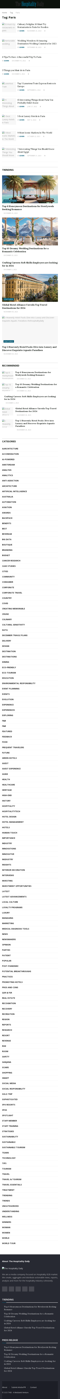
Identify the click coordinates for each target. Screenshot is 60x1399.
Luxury (6, 912)
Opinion (6, 944)
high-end (7, 795)
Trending (7, 1195)
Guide (5, 774)
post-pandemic (10, 966)
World (5, 1238)
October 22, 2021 (33, 136)
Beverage (7, 534)
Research (7, 1030)
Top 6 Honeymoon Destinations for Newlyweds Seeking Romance (33, 373)
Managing (7, 918)
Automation (9, 502)
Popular (6, 960)
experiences (8, 710)
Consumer (7, 582)
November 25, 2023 (34, 31)
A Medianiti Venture (20, 1392)
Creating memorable (13, 608)
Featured (8, 243)
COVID (5, 603)
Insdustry (7, 859)
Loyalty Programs (12, 907)
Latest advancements (14, 896)
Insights (6, 864)
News (5, 934)
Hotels (6, 827)
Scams (5, 1067)
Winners (6, 1222)
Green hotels (9, 758)
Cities (5, 571)
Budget (6, 555)
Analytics (7, 475)
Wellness (7, 1216)
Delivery (6, 640)
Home (4, 12)
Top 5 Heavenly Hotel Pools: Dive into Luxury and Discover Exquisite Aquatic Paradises (35, 423)
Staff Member (9, 1120)
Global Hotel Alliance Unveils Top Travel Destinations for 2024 (36, 410)
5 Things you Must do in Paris (16, 70)
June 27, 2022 (32, 106)
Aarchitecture (10, 448)
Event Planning (10, 688)
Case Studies (9, 566)
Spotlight (7, 1115)
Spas (4, 1110)
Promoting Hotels (12, 982)
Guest (5, 763)
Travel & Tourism (11, 1179)
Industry (7, 843)
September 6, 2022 (34, 90)
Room (5, 1051)
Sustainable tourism (13, 1147)
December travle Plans (14, 635)
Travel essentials (12, 1184)
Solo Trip (7, 1094)
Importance (8, 838)
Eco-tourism (9, 672)
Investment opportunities (16, 886)
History (6, 800)
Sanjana (6, 1062)
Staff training (10, 1126)
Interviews (8, 875)
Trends (6, 1200)
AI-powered (8, 459)
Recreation (8, 1014)
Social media (9, 1083)
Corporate (8, 587)
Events (6, 694)
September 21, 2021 (34, 156)
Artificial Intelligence (14, 491)
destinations (9, 656)
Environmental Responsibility (18, 683)
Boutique (7, 544)
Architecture (9, 486)
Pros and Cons (10, 987)
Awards (6, 512)
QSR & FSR (7, 992)
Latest (6, 891)
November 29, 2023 (10, 354)
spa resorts (8, 1104)
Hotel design (9, 816)
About (4, 1387)
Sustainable (8, 1142)
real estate (8, 998)
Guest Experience (11, 768)
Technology (8, 1158)
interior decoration (13, 870)
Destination (10, 201)
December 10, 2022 (18, 61)
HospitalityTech (11, 811)
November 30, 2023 (10, 312)
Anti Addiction (10, 480)
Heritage (7, 790)
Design (5, 646)
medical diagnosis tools (15, 928)
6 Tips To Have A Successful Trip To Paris (21, 57)
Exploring (7, 715)
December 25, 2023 (10, 213)
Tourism (6, 1168)
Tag (11, 12)
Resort (6, 1035)
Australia (7, 496)
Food (5, 742)
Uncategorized (10, 1206)
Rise (4, 1046)
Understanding (10, 1211)
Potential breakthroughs (16, 971)
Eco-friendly (9, 667)
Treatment (8, 1190)
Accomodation (10, 454)
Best (4, 528)
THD (10, 1392)
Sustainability (10, 1136)
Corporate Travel (12, 592)
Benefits (6, 523)
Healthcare (8, 784)
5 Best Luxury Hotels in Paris (31, 116)
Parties (6, 950)
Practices (7, 976)
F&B (4, 720)
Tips (4, 1163)
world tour (8, 1243)
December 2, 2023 (10, 270)
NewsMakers (9, 939)
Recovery (7, 1008)
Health (6, 779)
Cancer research (11, 560)
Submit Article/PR (18, 1387)
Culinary (7, 619)
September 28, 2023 (34, 47)
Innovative (8, 854)
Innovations (9, 848)
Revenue (6, 1040)
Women (6, 1232)
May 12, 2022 (31, 120)
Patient (6, 955)
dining (5, 662)
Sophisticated (10, 1099)
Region (5, 1019)
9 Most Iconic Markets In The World (34, 132)
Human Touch (9, 832)
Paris (18, 12)
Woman (6, 1227)
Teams (5, 1152)
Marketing (8, 923)
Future (6, 752)
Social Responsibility (13, 1088)
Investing (7, 880)
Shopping (7, 1072)
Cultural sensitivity (13, 624)
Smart (5, 1078)
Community (8, 576)
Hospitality (8, 806)
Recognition (9, 1003)
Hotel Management (13, 822)
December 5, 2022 (18, 74)
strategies (8, 1131)
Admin (21, 31)
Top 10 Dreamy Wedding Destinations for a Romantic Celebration (36, 385)
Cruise (5, 614)
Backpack (7, 518)
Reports (6, 1024)
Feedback (7, 736)
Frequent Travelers (13, 747)
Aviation (7, 507)
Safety (5, 1056)
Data (5, 630)
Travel (6, 1174)
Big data (6, 539)
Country (7, 598)
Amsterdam (8, 464)
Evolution (8, 699)
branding (7, 550)
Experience (8, 704)
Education (8, 678)
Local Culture (10, 902)
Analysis (6, 470)
